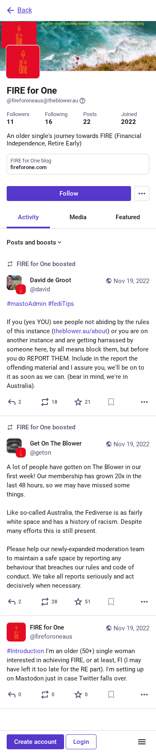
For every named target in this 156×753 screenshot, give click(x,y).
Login (81, 742)
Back (24, 10)
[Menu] (141, 193)
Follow (68, 193)
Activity (28, 217)
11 (10, 122)
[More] (144, 402)
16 (48, 122)
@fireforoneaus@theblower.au (42, 100)
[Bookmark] (111, 402)
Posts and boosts (31, 242)
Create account (35, 742)
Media (78, 217)
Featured (128, 217)
